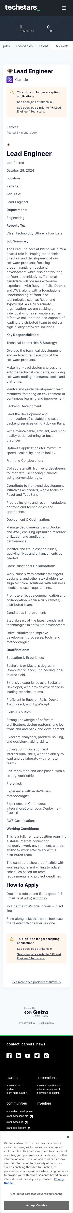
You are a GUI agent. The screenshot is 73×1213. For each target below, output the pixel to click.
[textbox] (36, 534)
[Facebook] (11, 1058)
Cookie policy (46, 1022)
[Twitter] (39, 1058)
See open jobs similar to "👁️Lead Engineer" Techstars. (39, 109)
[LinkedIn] (20, 1058)
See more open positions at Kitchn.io (36, 982)
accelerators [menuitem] (13, 1085)
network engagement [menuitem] (48, 1089)
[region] (36, 1172)
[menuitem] (64, 8)
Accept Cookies (36, 1205)
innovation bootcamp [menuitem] (48, 1092)
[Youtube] (29, 1058)
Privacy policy (27, 1022)
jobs (6, 46)
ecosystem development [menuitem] (19, 1111)
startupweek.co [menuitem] (14, 1122)
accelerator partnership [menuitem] (49, 1085)
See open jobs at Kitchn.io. (35, 102)
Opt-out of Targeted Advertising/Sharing (36, 1193)
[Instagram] (48, 1058)
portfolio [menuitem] (10, 1089)
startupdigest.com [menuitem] (16, 1127)
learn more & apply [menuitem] (16, 1092)
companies (24, 46)
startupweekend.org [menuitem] (17, 1116)
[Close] (68, 1137)
